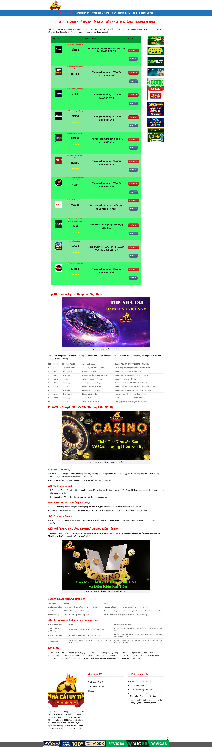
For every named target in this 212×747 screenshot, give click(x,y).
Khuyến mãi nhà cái (121, 13)
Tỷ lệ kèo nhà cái (100, 13)
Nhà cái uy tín (65, 13)
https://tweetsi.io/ (55, 712)
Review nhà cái (82, 13)
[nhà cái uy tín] (59, 5)
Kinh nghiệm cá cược (143, 13)
